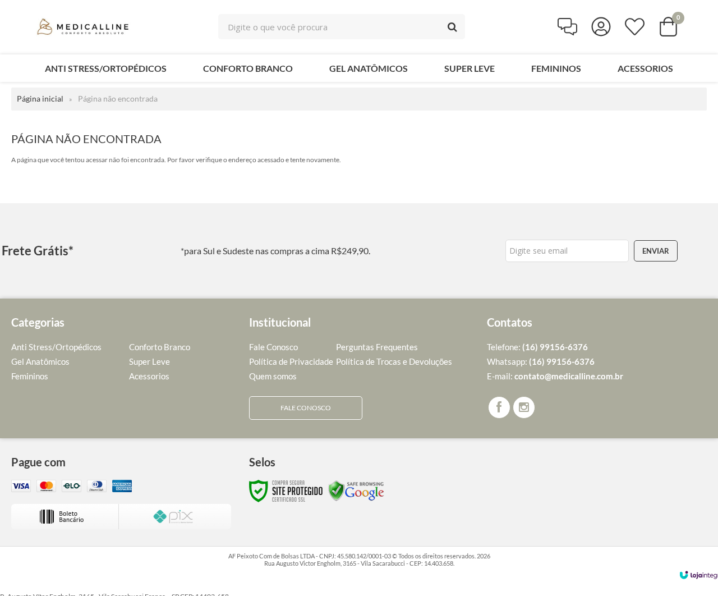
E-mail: (555, 376)
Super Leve (149, 361)
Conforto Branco (159, 347)
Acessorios (149, 376)
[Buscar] (452, 26)
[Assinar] (656, 251)
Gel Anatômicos (40, 361)
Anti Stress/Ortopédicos (56, 347)
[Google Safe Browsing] (356, 490)
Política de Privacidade (291, 361)
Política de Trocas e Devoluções (394, 361)
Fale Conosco (273, 347)
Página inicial (40, 98)
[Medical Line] (84, 27)
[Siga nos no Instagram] (524, 407)
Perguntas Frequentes (377, 347)
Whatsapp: (541, 361)
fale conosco (305, 408)
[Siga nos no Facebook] (499, 407)
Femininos (29, 376)
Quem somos (273, 376)
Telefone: (537, 347)
